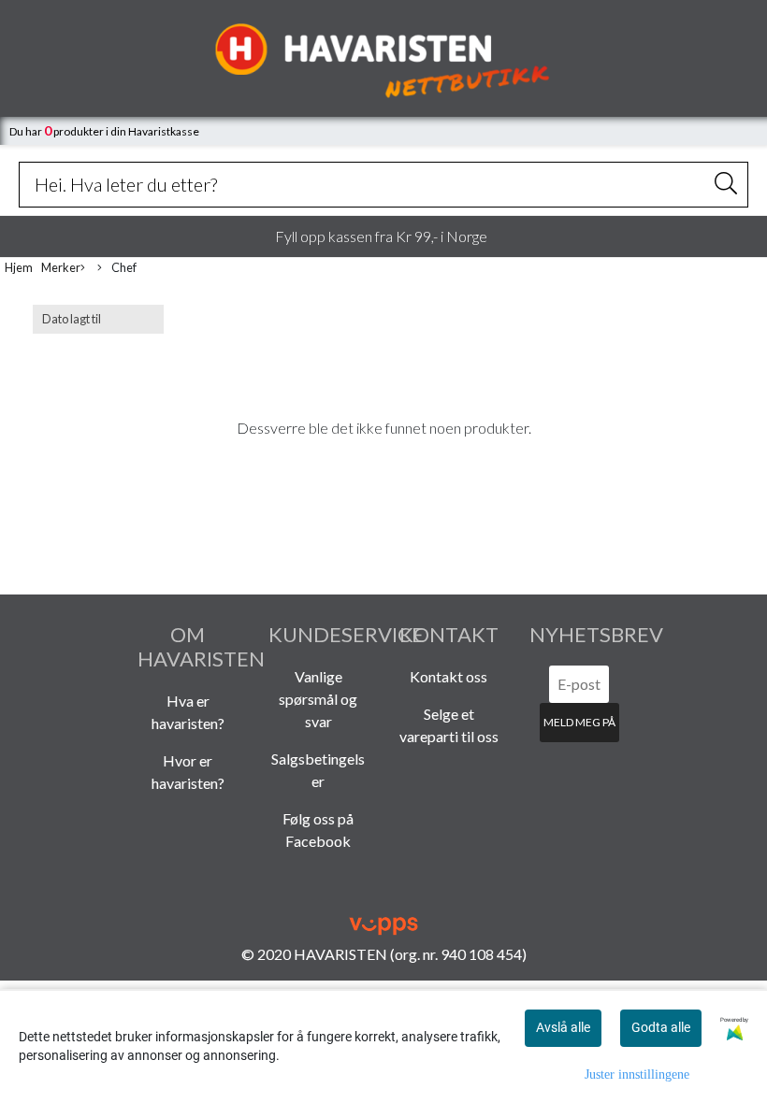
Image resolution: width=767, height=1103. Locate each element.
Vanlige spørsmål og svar (318, 698)
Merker (60, 267)
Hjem (19, 267)
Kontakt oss (448, 676)
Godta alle (660, 1027)
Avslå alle (563, 1027)
